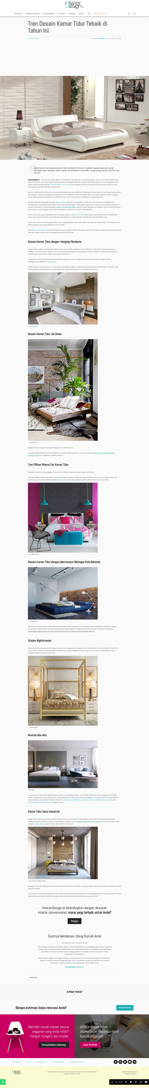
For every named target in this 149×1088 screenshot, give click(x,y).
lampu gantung (50, 262)
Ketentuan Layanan (77, 1062)
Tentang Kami (16, 1062)
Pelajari (74, 921)
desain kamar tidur (38, 230)
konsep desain (39, 824)
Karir (29, 1062)
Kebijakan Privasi (58, 1062)
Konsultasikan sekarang (54, 1044)
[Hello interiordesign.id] (2, 1082)
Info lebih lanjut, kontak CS (74, 967)
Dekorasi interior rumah (58, 184)
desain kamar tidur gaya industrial (89, 821)
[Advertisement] (74, 59)
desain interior (61, 202)
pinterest (35, 326)
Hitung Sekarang (125, 1007)
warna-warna (62, 480)
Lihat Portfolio (90, 1044)
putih (94, 797)
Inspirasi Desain (33, 38)
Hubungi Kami (42, 1062)
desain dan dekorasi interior (66, 207)
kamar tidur (79, 215)
